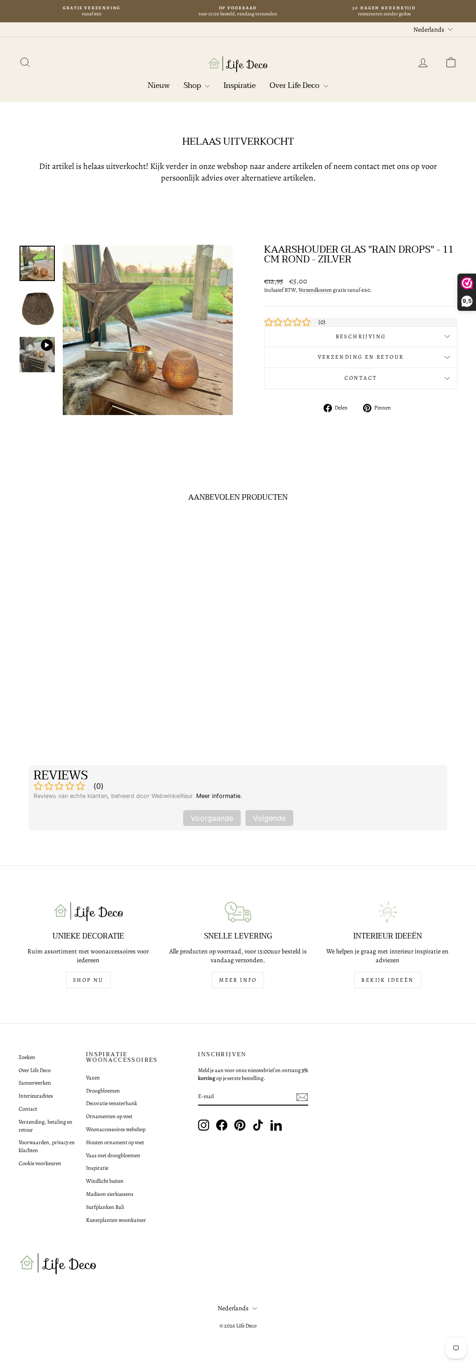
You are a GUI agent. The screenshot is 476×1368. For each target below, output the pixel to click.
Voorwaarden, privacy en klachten (47, 1146)
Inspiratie (240, 85)
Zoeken (27, 1057)
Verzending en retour (361, 357)
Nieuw (159, 85)
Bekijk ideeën (387, 980)
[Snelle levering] (238, 912)
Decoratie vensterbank (111, 1103)
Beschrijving (361, 336)
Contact (360, 378)
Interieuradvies (36, 1096)
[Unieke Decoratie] (88, 912)
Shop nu (88, 980)
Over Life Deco (295, 85)
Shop (193, 85)
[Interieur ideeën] (387, 912)
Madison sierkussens (109, 1194)
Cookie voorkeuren (40, 1163)
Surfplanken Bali (105, 1207)
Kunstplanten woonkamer (116, 1220)
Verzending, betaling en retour (46, 1125)
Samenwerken (35, 1082)
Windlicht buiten (105, 1181)
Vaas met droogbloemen (113, 1155)
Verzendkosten (315, 290)
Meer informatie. (219, 795)
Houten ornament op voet (115, 1142)
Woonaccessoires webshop (115, 1129)
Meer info (238, 980)
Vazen (93, 1077)
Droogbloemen (103, 1090)
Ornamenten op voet (109, 1116)
